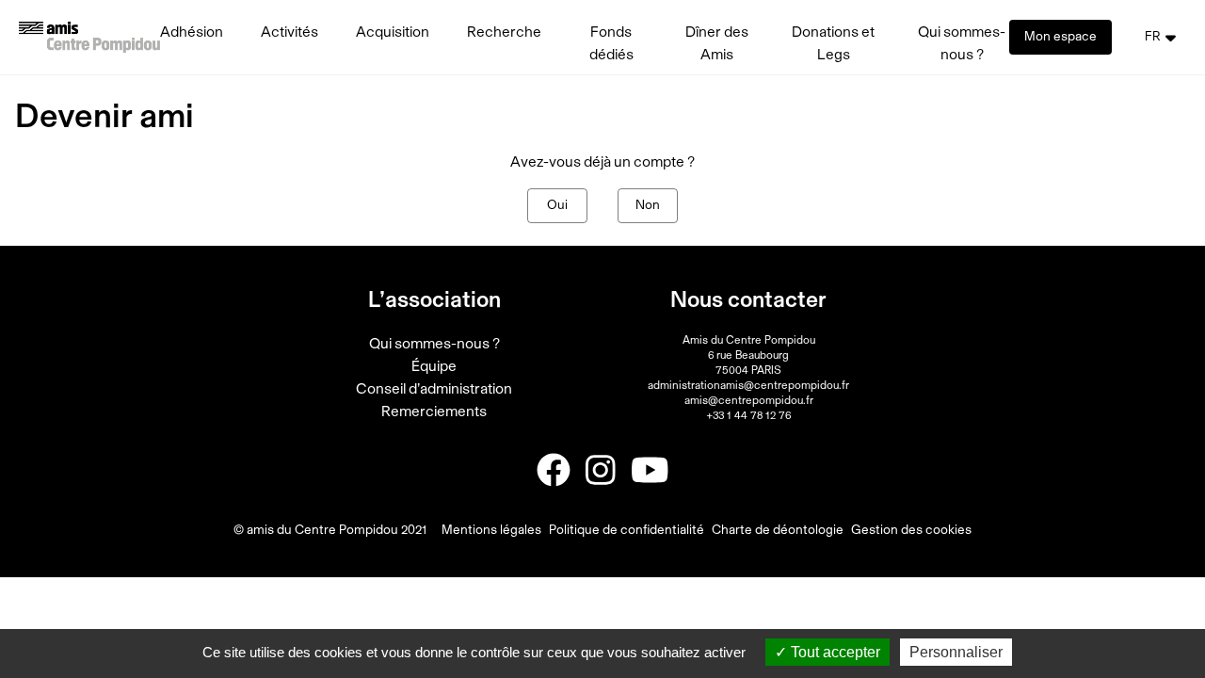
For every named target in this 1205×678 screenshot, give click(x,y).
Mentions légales (491, 530)
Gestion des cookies (911, 530)
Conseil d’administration (434, 388)
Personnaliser (956, 652)
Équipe (434, 366)
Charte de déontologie (778, 530)
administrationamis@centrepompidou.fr (748, 385)
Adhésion (191, 32)
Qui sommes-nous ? (434, 343)
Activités (289, 32)
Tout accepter (833, 652)
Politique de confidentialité (626, 530)
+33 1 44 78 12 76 (748, 415)
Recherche (504, 32)
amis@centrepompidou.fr (748, 400)
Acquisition (392, 32)
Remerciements (434, 411)
